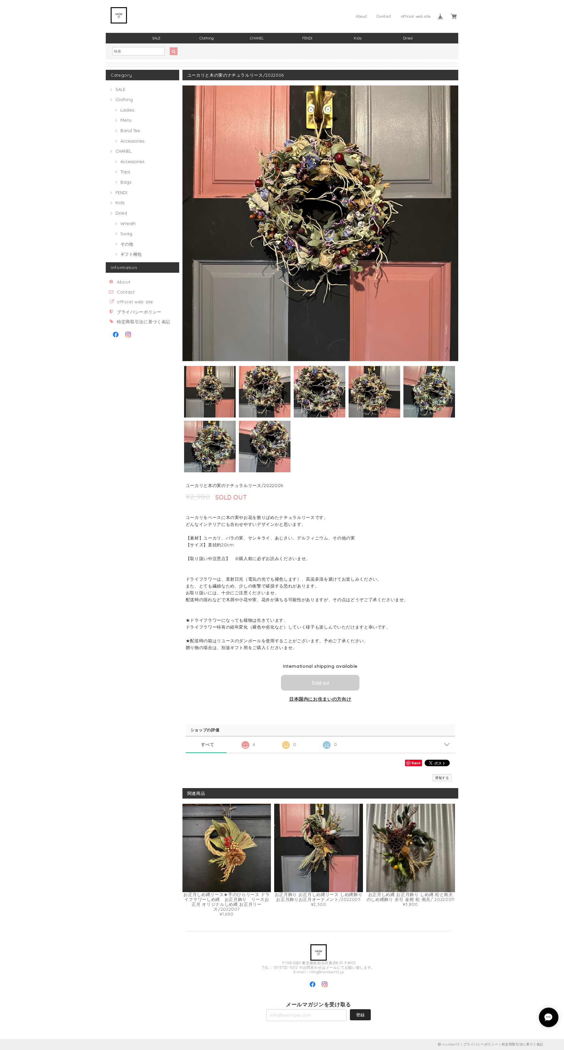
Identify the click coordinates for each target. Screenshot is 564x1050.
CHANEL (257, 38)
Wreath (128, 223)
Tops (125, 171)
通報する (442, 778)
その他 (126, 244)
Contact (384, 16)
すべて (207, 744)
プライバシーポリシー (139, 311)
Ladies (127, 110)
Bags (125, 182)
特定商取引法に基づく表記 (143, 321)
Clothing (206, 38)
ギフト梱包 (131, 254)
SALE (156, 38)
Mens (125, 120)
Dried (408, 38)
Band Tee (130, 130)
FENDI (307, 38)
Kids (357, 38)
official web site (416, 16)
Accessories (132, 141)
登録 (360, 1014)
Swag (126, 233)
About (361, 16)
